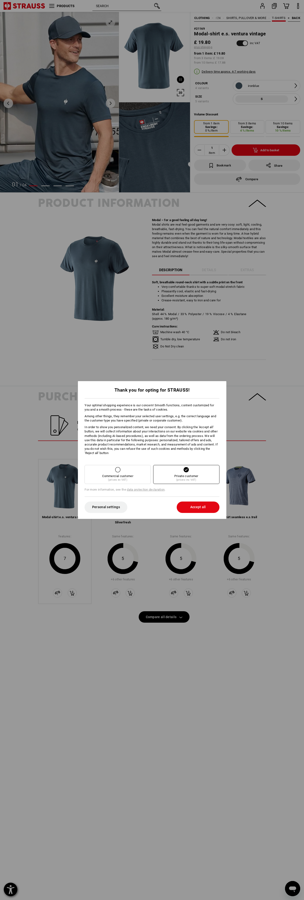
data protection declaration (146, 489)
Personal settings (106, 507)
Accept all (198, 507)
